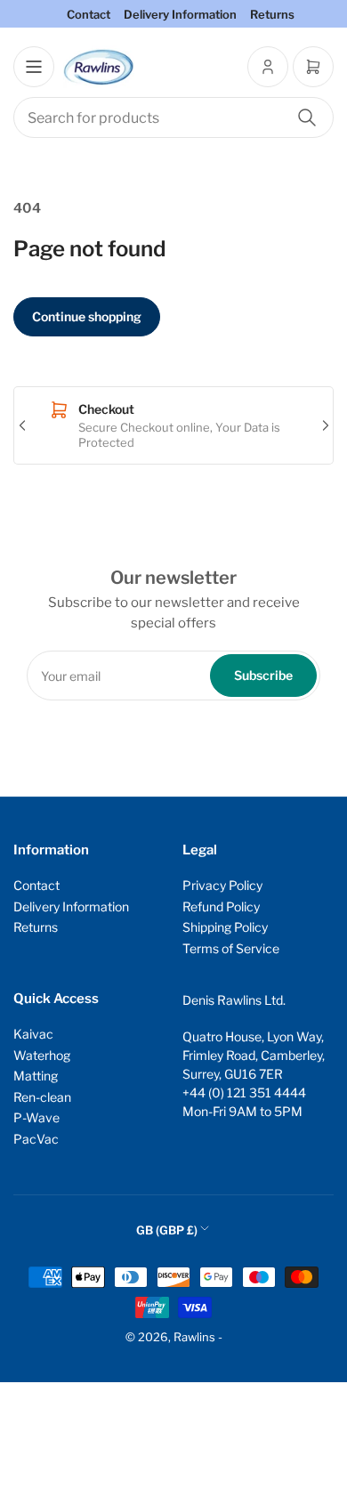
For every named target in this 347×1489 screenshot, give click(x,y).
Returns (272, 14)
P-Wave (36, 1117)
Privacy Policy (222, 885)
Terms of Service (230, 948)
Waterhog (41, 1055)
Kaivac (33, 1033)
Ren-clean (42, 1097)
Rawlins (194, 1337)
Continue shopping (86, 316)
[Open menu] (33, 66)
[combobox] (173, 117)
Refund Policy (221, 906)
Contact (88, 14)
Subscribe (263, 675)
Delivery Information (180, 14)
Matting (35, 1075)
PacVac (36, 1138)
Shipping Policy (225, 927)
